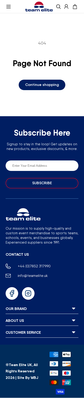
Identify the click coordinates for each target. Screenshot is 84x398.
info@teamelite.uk (33, 275)
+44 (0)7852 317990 (34, 266)
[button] (8, 7)
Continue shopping (42, 84)
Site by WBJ (27, 377)
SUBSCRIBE (42, 183)
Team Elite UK (20, 364)
